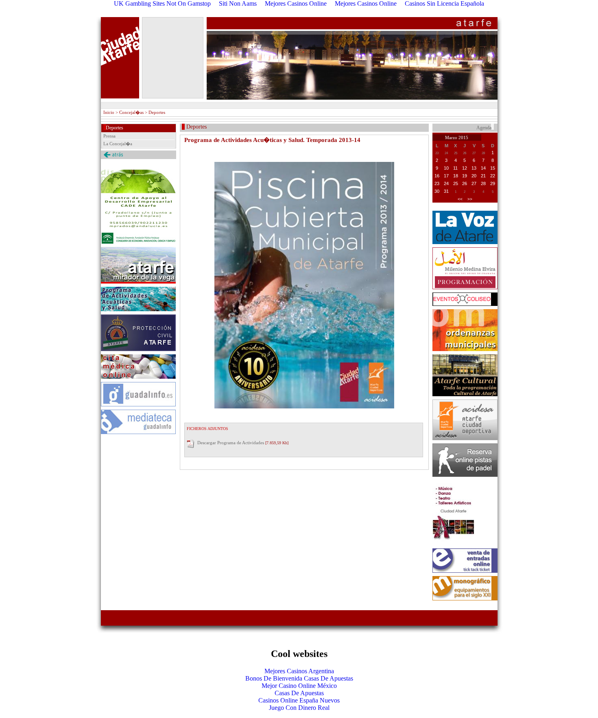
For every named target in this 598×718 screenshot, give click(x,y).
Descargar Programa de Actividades (230, 442)
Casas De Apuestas (299, 693)
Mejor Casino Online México (299, 685)
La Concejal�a (117, 143)
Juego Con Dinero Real (299, 707)
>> (469, 199)
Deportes (114, 128)
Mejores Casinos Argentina (299, 671)
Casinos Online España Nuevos (299, 700)
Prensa (109, 135)
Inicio (108, 112)
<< (460, 199)
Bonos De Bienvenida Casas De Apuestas (299, 678)
